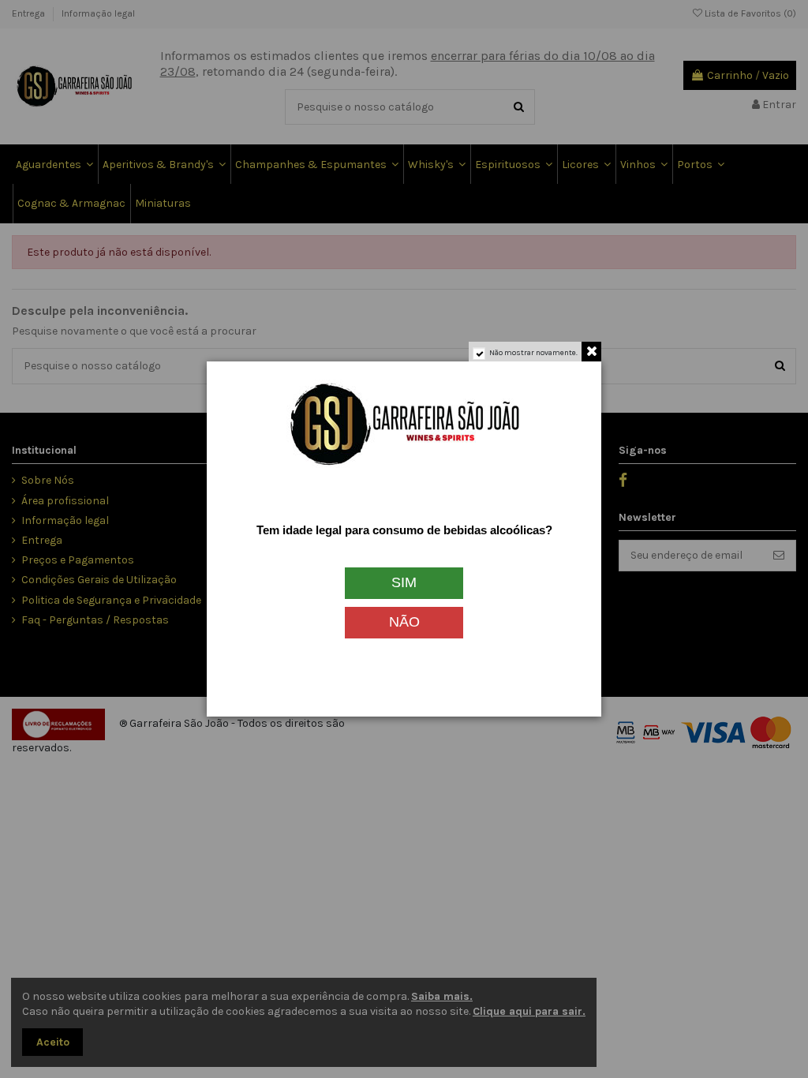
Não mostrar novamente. (533, 352)
